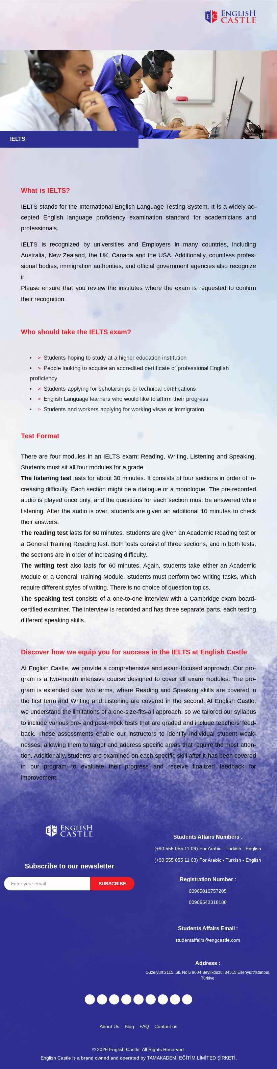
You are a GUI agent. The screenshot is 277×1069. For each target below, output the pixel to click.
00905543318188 (208, 902)
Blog (129, 1026)
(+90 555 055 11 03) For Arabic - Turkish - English (207, 860)
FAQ (144, 1026)
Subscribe (112, 883)
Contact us (165, 1026)
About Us (109, 1026)
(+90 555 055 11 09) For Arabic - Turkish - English (207, 848)
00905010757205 (208, 891)
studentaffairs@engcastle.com (207, 940)
